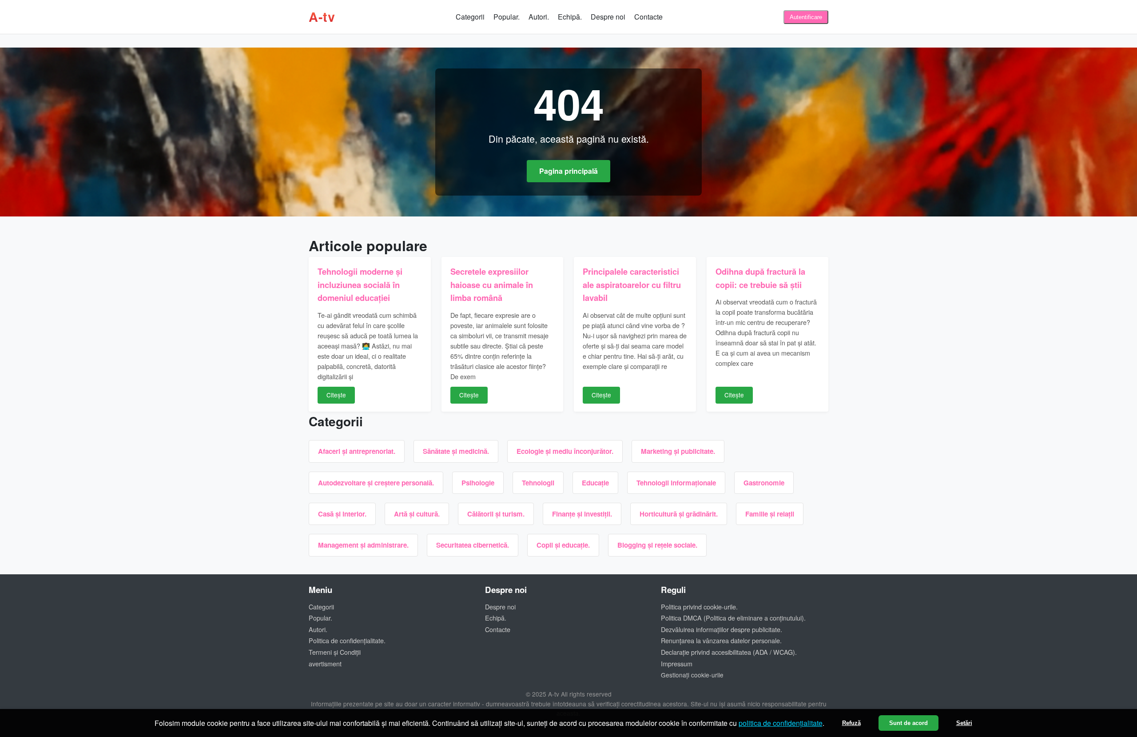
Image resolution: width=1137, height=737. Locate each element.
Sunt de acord (908, 723)
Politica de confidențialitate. (347, 640)
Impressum (676, 663)
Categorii (470, 17)
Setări (964, 723)
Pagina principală (568, 171)
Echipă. (570, 17)
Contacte (648, 17)
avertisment (325, 663)
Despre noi (608, 17)
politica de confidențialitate (781, 723)
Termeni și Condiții (335, 652)
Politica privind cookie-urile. (699, 606)
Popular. (506, 17)
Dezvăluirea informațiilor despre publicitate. (721, 629)
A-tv (322, 17)
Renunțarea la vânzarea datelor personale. (721, 640)
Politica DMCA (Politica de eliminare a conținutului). (733, 617)
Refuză (851, 723)
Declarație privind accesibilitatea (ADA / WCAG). (729, 652)
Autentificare (806, 17)
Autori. (539, 17)
